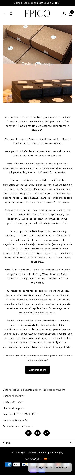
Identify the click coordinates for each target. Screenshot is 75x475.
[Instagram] (28, 433)
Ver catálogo (5, 13)
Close (37, 442)
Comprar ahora (37, 369)
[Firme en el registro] (64, 14)
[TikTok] (46, 433)
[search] (11, 14)
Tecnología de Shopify (51, 452)
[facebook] (37, 433)
